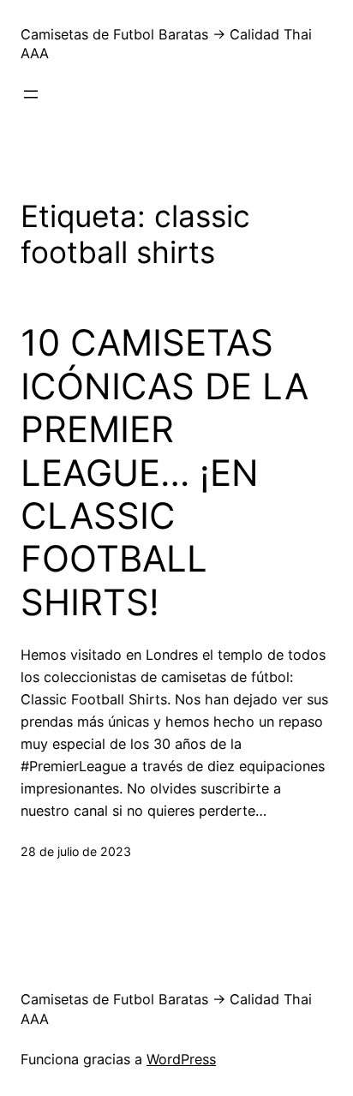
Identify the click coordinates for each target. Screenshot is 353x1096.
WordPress (181, 1059)
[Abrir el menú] (31, 94)
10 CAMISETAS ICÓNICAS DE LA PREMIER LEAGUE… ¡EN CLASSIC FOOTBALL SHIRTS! (164, 472)
